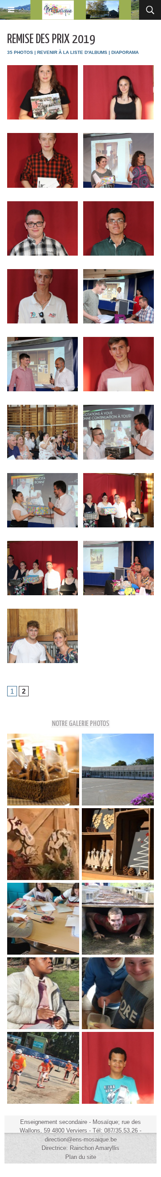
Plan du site (80, 1157)
